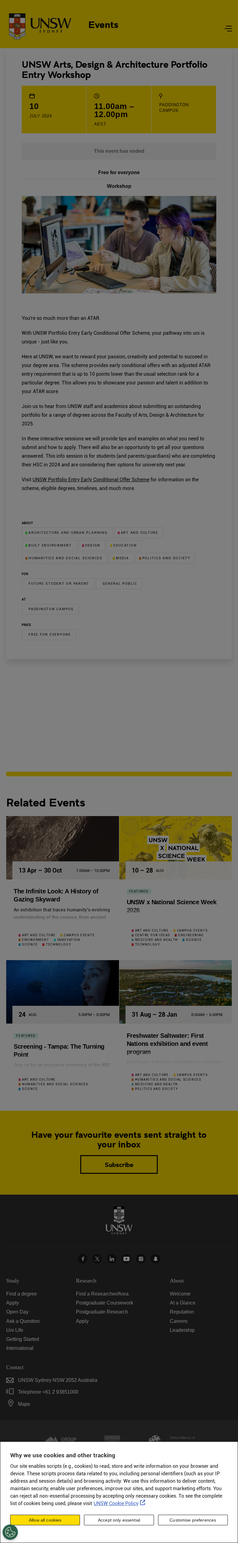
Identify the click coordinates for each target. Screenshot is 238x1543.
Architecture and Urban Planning (68, 533)
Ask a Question (23, 1321)
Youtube (126, 1259)
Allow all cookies (45, 1520)
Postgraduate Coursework (104, 1302)
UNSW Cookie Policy (116, 1503)
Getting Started (22, 1339)
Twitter (97, 1259)
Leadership (182, 1330)
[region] (119, 1492)
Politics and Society (166, 558)
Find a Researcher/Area (102, 1293)
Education (125, 545)
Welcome (180, 1293)
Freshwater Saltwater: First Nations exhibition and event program (167, 1043)
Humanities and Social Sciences (66, 558)
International (19, 1348)
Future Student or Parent (59, 584)
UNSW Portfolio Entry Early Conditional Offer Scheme (91, 480)
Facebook (82, 1259)
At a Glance (183, 1302)
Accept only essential (119, 1520)
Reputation (182, 1311)
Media (122, 558)
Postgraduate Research (102, 1311)
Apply (12, 1302)
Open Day (17, 1311)
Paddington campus (51, 609)
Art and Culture (139, 533)
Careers (178, 1321)
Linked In (112, 1259)
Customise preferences (193, 1520)
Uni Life (14, 1330)
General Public (120, 584)
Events (103, 24)
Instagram (141, 1259)
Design (92, 545)
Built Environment (50, 545)
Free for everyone (50, 635)
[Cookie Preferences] (10, 1532)
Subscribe (119, 1164)
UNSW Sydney (155, 1259)
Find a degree (21, 1293)
